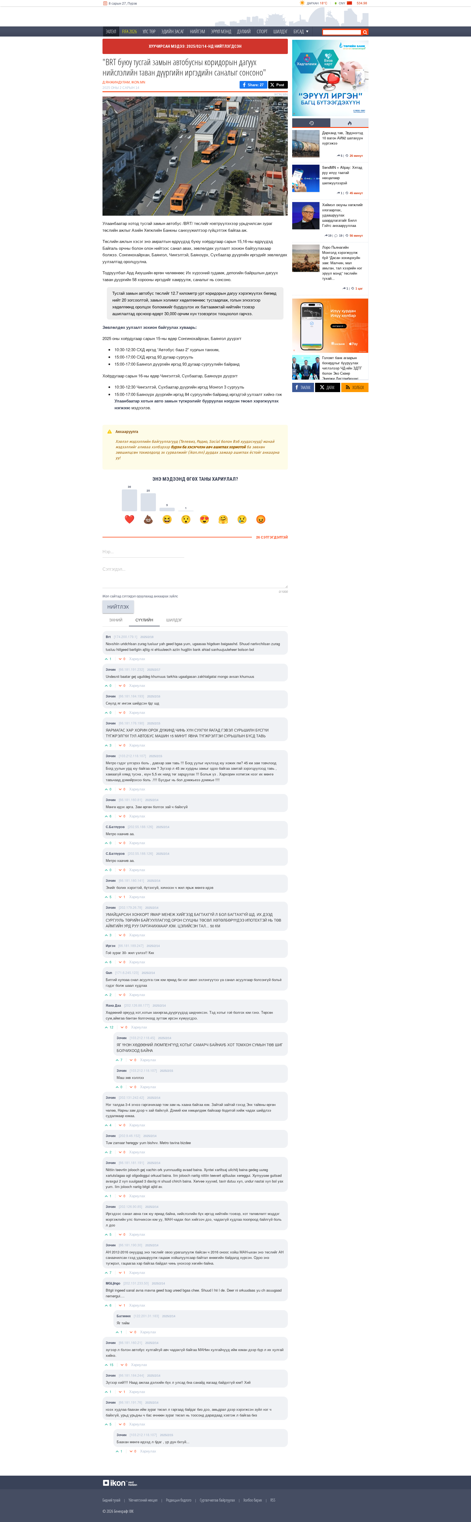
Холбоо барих (252, 1500)
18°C (323, 3)
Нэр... (108, 551)
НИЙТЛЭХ (118, 607)
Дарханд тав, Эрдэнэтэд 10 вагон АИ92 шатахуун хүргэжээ (342, 138)
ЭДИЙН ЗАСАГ (172, 31)
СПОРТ (262, 31)
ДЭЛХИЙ (244, 31)
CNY (342, 3)
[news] (305, 145)
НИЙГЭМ (197, 31)
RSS (272, 1500)
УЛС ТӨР (149, 31)
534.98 (362, 3)
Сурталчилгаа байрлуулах (217, 1500)
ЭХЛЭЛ (111, 31)
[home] (139, 16)
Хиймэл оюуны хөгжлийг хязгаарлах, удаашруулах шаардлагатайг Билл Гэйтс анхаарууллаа (342, 215)
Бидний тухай (111, 1500)
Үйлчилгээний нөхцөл (143, 1500)
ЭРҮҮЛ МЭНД (221, 31)
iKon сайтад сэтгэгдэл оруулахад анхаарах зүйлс (140, 596)
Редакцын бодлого (178, 1500)
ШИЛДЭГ (280, 31)
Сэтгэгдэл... (113, 569)
